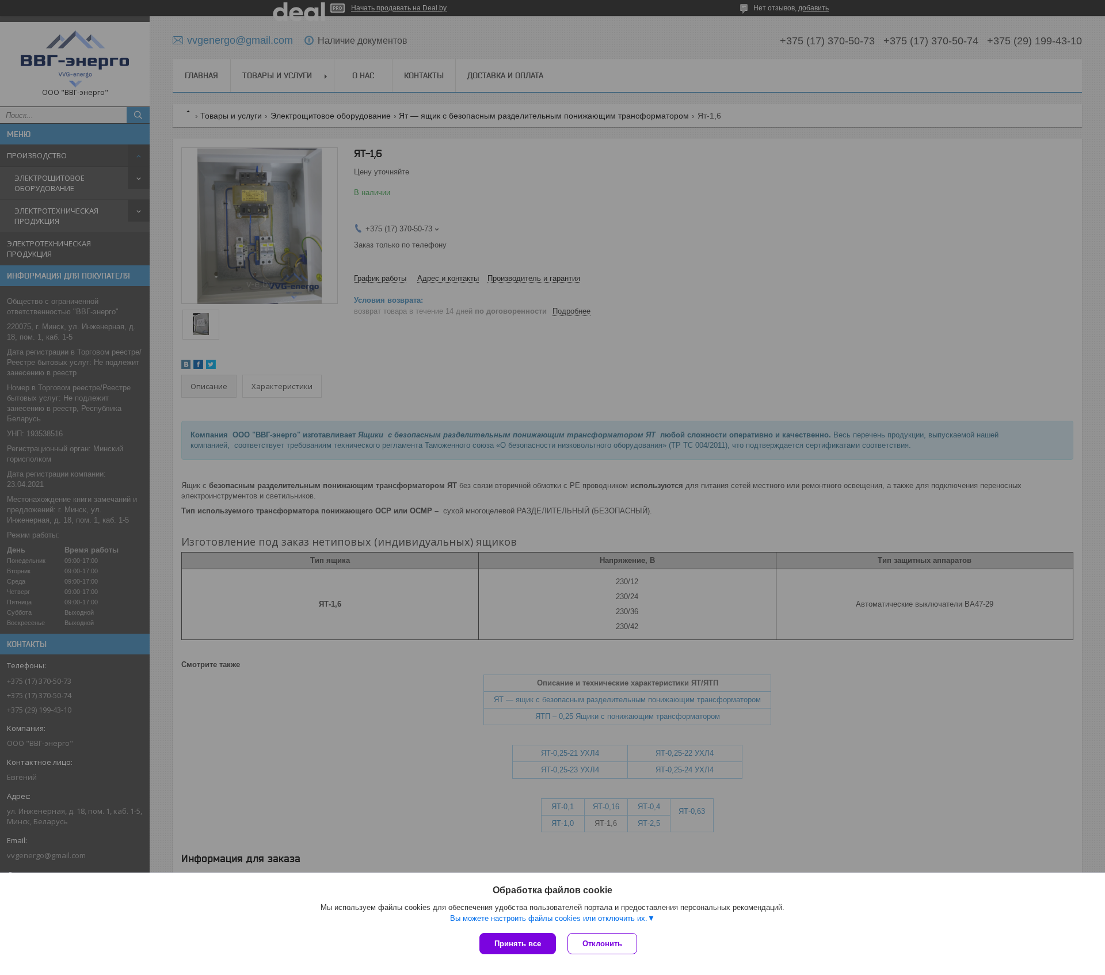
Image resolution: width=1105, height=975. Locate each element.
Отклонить (602, 943)
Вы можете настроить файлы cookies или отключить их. (548, 918)
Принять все (517, 943)
